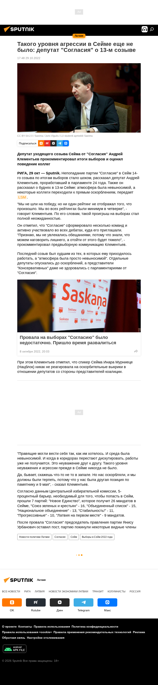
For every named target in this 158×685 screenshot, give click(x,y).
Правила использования (52, 626)
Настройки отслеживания (45, 637)
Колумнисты (116, 591)
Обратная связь (13, 637)
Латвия (40, 591)
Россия (135, 591)
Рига (27, 591)
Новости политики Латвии (34, 537)
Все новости (11, 591)
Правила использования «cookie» (27, 632)
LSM (22, 197)
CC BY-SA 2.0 (25, 135)
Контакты (25, 626)
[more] (136, 351)
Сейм (74, 537)
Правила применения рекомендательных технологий (92, 632)
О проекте (9, 626)
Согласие (60, 537)
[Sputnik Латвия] (20, 32)
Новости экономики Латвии (68, 591)
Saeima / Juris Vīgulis (47, 135)
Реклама (139, 632)
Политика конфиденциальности (95, 626)
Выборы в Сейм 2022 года (97, 537)
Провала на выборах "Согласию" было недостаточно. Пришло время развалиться (68, 340)
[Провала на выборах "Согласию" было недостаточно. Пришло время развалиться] (79, 306)
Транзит (97, 591)
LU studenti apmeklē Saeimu (76, 135)
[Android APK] (15, 649)
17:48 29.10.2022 (28, 58)
